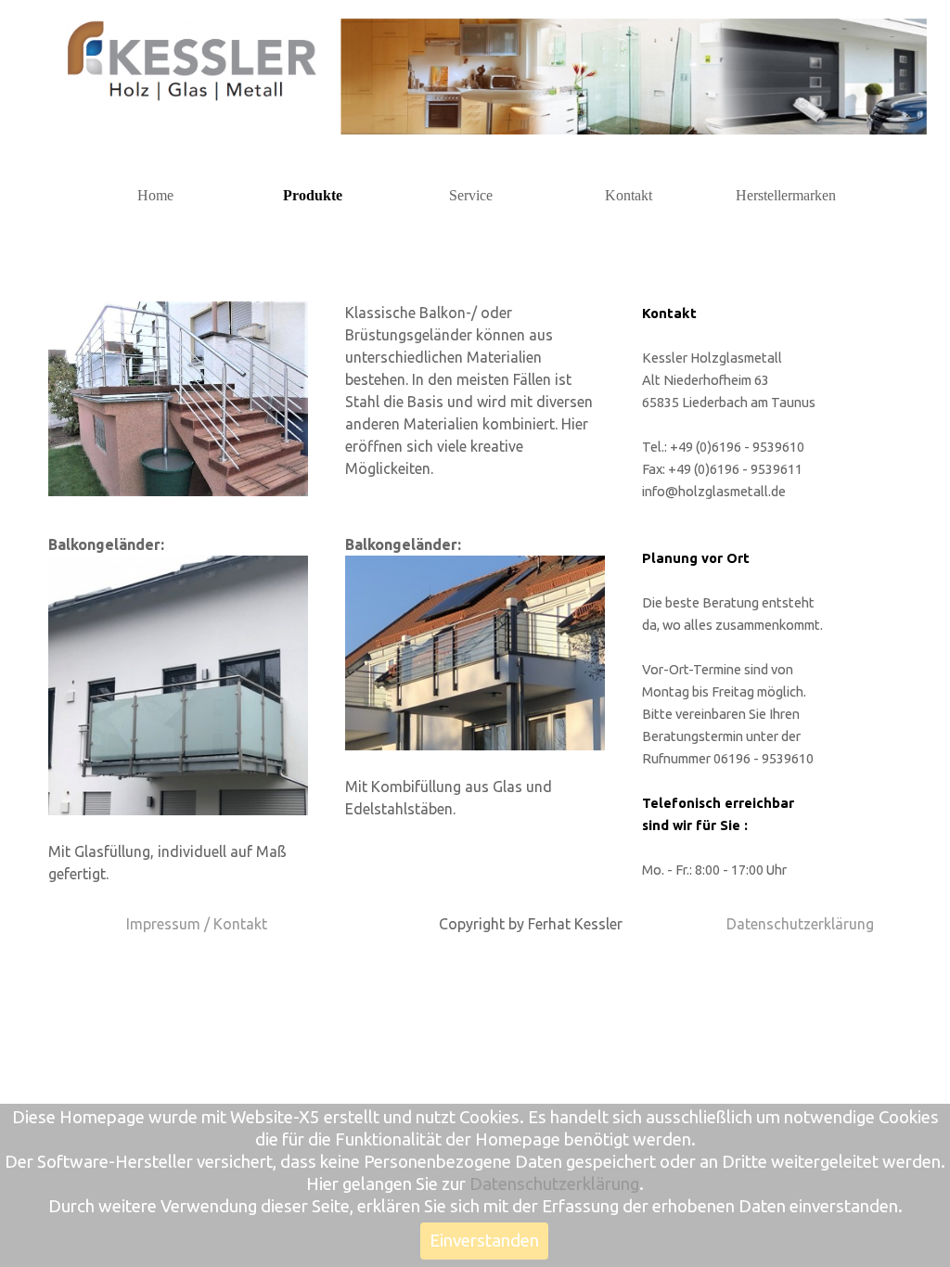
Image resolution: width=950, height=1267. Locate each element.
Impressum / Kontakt (196, 923)
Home (155, 195)
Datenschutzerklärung (800, 923)
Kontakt (628, 195)
